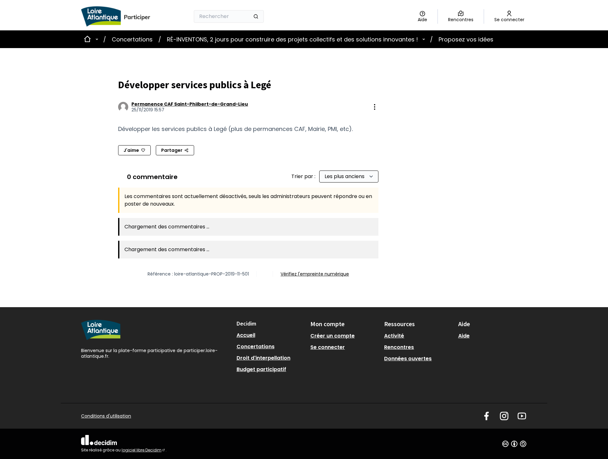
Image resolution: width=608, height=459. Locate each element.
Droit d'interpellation (263, 358)
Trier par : (304, 176)
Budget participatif (261, 369)
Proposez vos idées (466, 39)
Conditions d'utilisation (106, 416)
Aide (464, 335)
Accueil (246, 335)
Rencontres (399, 347)
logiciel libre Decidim (144, 450)
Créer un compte (332, 335)
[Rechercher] (256, 16)
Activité (394, 335)
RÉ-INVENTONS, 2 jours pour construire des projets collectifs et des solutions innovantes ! (292, 39)
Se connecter (327, 347)
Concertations (132, 39)
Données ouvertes (408, 358)
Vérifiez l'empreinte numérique (315, 274)
